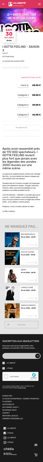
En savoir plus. (22, 387)
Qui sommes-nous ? (10, 407)
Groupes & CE (21, 127)
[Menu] (39, 4)
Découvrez (15, 67)
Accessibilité (8, 404)
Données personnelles (12, 418)
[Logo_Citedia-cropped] (8, 449)
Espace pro (7, 396)
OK (38, 356)
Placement (7, 401)
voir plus (21, 325)
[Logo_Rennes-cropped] (10, 454)
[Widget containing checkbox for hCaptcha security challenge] (20, 376)
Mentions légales (10, 416)
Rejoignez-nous (9, 410)
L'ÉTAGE (10, 368)
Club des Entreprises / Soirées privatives (20, 399)
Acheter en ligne (36, 455)
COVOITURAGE (35, 444)
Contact (6, 413)
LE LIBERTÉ (11, 363)
